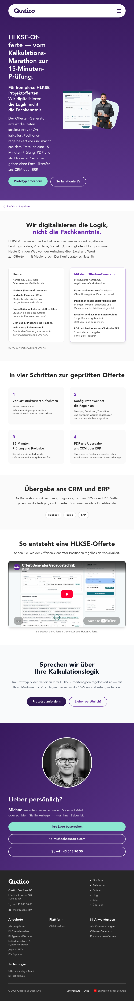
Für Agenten (15, 954)
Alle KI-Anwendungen (102, 926)
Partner (95, 890)
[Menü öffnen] (119, 11)
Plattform (96, 880)
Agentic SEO (15, 949)
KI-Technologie (16, 976)
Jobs (94, 900)
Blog (94, 895)
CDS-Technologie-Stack (21, 971)
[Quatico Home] (46, 881)
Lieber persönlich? (88, 701)
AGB (87, 990)
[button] (46, 897)
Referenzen (97, 885)
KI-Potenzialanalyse (18, 931)
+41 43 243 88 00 (22, 904)
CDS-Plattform (57, 926)
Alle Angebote (16, 926)
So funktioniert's (68, 181)
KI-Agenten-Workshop (20, 936)
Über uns (96, 905)
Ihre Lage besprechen (67, 826)
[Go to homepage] (24, 11)
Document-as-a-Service (103, 936)
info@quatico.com (22, 910)
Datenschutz (73, 990)
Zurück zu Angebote (18, 206)
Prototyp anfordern (28, 181)
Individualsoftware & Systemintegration (19, 942)
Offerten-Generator (101, 931)
